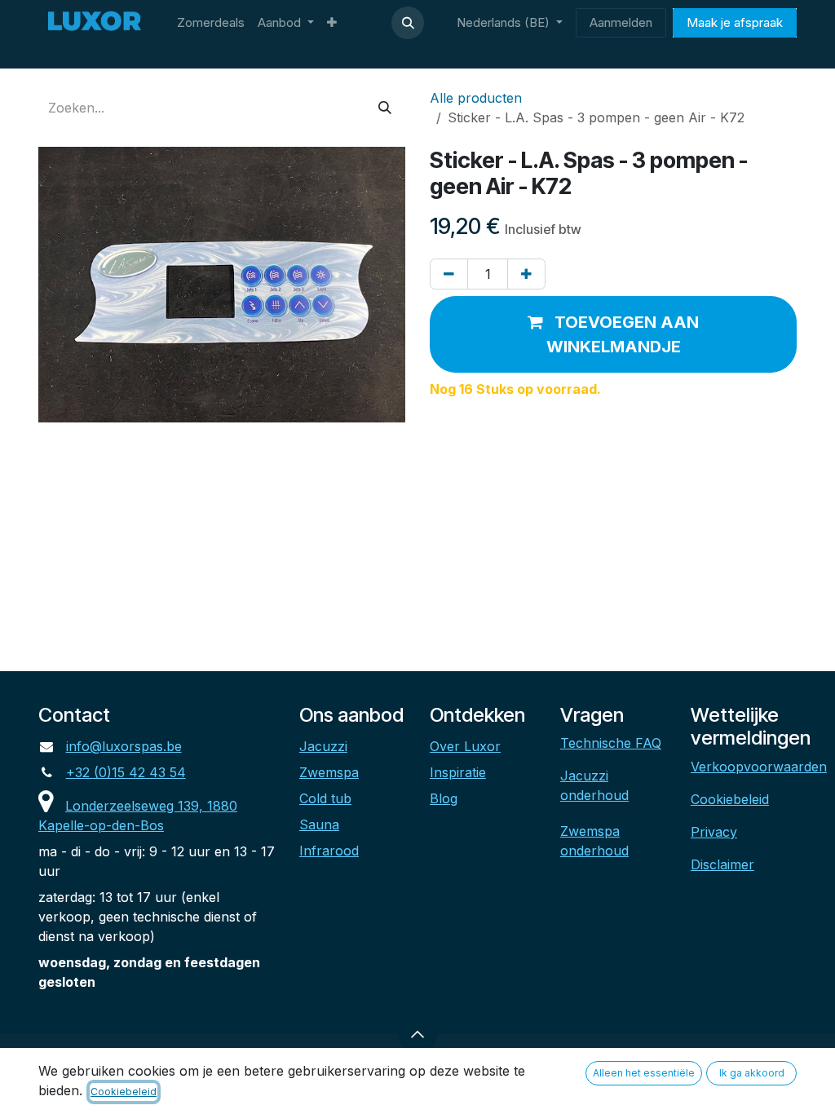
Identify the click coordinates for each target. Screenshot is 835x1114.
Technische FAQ (610, 743)
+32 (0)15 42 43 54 (126, 772)
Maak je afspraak (735, 22)
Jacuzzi (323, 746)
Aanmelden (621, 22)
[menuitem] (210, 23)
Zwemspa (329, 772)
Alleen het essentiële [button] (644, 1073)
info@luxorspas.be (124, 746)
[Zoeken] (384, 107)
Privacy (714, 832)
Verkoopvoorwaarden (759, 766)
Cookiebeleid (730, 799)
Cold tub (325, 798)
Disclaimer (722, 864)
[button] (407, 23)
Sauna (319, 824)
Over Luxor (465, 746)
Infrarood (329, 850)
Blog (443, 798)
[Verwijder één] (449, 274)
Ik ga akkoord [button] (751, 1073)
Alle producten (476, 98)
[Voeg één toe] (526, 274)
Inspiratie (458, 772)
